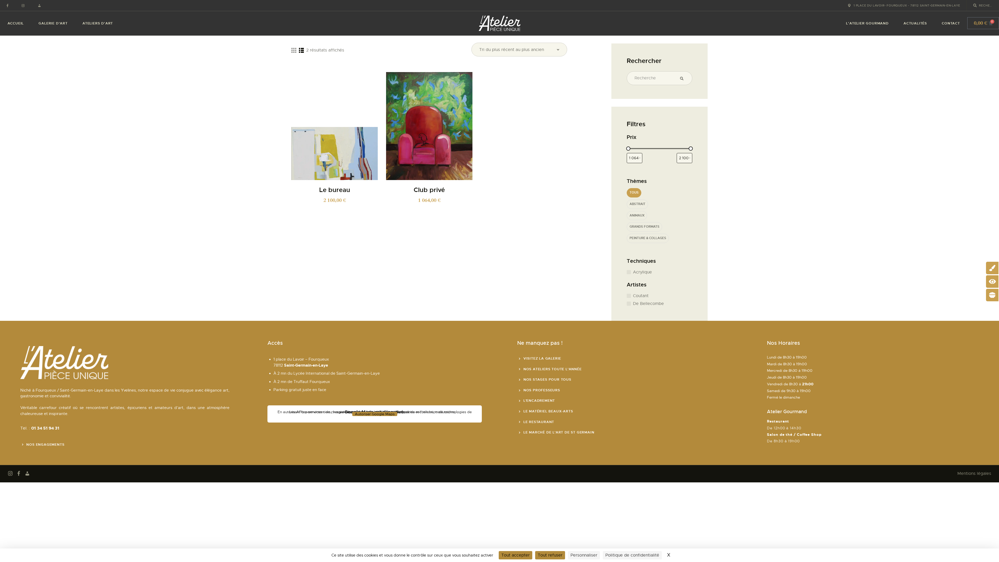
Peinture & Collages (648, 238)
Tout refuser (550, 555)
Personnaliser (584, 555)
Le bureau (334, 190)
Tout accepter (515, 555)
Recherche (683, 78)
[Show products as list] (301, 50)
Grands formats (644, 227)
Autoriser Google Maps (375, 414)
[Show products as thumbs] (293, 50)
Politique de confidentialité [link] (632, 555)
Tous (634, 193)
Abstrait (637, 204)
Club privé (429, 190)
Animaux (637, 216)
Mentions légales (974, 473)
